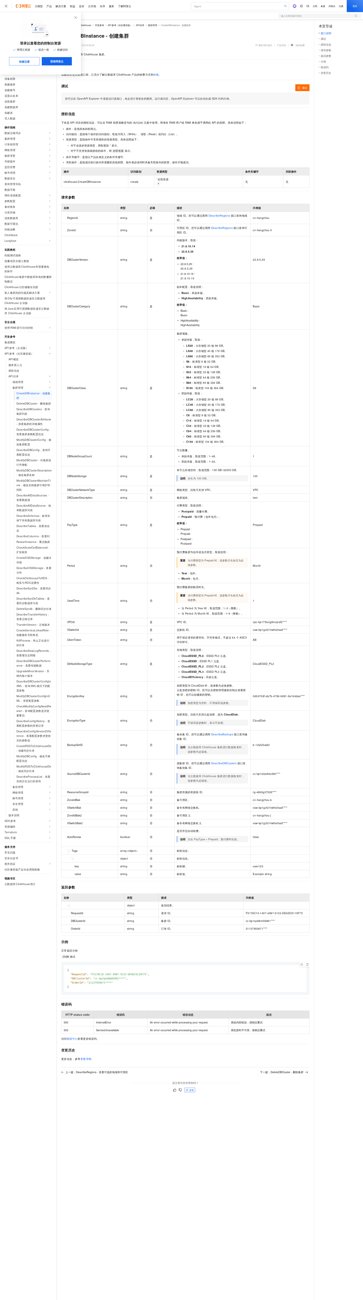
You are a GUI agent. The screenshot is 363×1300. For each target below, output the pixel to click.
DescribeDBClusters (224, 763)
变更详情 (85, 1059)
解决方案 (61, 6)
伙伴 (102, 6)
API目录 (140, 25)
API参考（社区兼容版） (120, 25)
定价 (81, 6)
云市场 (92, 6)
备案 (323, 6)
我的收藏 (300, 45)
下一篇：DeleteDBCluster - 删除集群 (281, 1072)
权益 (72, 6)
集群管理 (152, 25)
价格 (156, 74)
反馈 (191, 1089)
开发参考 (99, 25)
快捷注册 (24, 61)
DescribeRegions (219, 215)
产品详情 (281, 45)
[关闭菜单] (6, 6)
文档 (315, 6)
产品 (49, 6)
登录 (355, 6)
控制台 (332, 6)
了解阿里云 (124, 6)
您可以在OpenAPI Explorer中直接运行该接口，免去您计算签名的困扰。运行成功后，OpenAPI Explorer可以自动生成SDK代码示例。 (148, 98)
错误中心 (72, 1038)
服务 (111, 6)
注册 (341, 6)
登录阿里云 (57, 61)
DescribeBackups (222, 734)
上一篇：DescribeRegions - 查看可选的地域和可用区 (96, 1072)
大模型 (39, 6)
